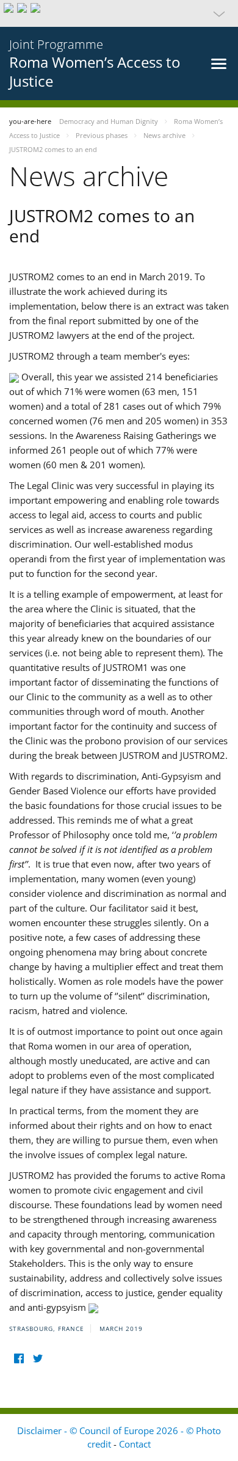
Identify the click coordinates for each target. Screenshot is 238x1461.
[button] (119, 13)
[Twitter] (37, 1358)
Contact (135, 1444)
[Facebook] (18, 1358)
